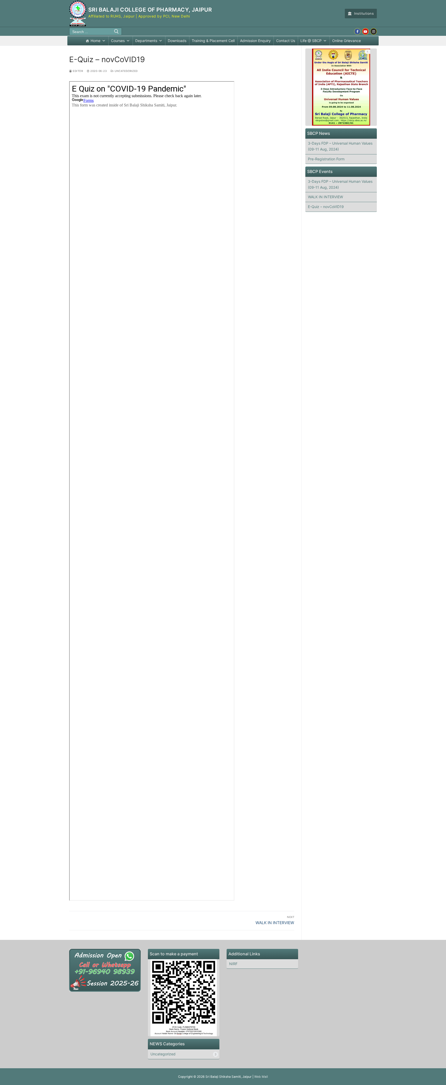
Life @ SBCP (311, 40)
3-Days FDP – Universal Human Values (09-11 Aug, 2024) (340, 146)
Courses (118, 40)
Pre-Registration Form (326, 159)
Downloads (177, 40)
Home (95, 40)
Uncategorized (126, 70)
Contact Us (285, 40)
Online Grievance (346, 40)
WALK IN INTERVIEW (325, 197)
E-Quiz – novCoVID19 (326, 206)
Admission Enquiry (255, 40)
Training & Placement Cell (213, 40)
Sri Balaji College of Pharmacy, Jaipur (150, 9)
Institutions (363, 13)
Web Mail (261, 1077)
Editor (77, 70)
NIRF (233, 964)
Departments (146, 40)
